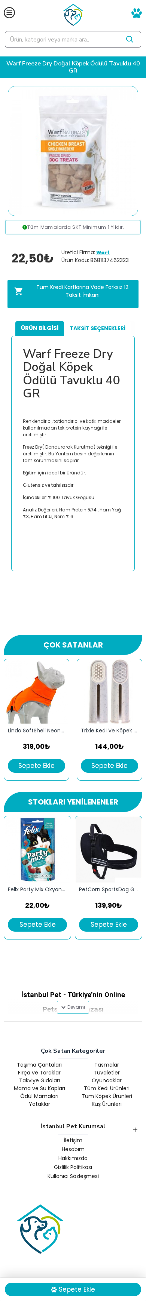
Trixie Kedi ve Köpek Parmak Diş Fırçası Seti (109, 731)
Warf (103, 252)
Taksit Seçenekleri (97, 328)
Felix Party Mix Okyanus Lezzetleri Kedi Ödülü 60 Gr (37, 889)
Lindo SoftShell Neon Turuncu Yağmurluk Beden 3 (36, 731)
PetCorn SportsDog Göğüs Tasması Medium (108, 889)
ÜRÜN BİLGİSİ (39, 328)
